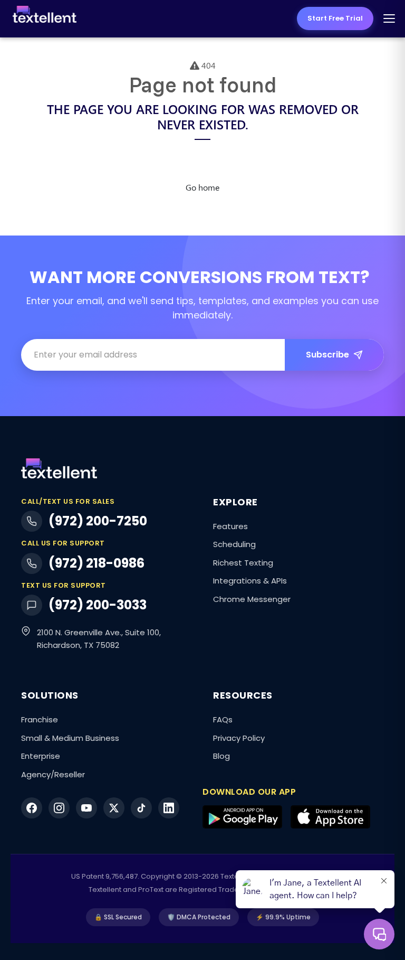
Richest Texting (243, 562)
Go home (202, 187)
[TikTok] (141, 807)
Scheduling (234, 544)
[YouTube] (86, 807)
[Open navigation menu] (389, 18)
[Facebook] (31, 807)
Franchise (39, 719)
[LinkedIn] (168, 807)
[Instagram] (59, 807)
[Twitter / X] (113, 807)
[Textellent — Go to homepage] (44, 18)
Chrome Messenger (252, 599)
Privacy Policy (239, 737)
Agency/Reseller (53, 774)
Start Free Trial (335, 18)
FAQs (223, 719)
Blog (221, 755)
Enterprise (40, 755)
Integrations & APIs (250, 580)
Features (230, 526)
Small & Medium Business (70, 737)
